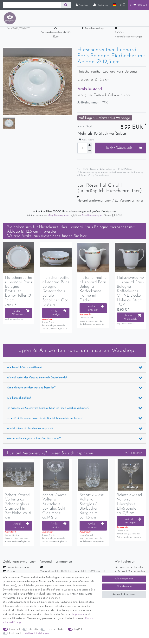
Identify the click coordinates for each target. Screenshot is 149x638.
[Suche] (66, 5)
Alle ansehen (134, 452)
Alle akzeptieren (124, 578)
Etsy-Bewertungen (92, 215)
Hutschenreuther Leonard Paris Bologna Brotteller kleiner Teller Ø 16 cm (18, 289)
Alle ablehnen (124, 586)
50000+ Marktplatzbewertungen (129, 34)
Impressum (78, 614)
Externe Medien (56, 629)
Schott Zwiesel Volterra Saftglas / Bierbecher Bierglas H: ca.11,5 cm (92, 506)
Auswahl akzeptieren (124, 594)
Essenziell (14, 629)
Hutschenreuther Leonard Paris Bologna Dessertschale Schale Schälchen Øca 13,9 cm (55, 291)
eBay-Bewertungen (59, 215)
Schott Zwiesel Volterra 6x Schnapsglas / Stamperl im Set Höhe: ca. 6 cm (18, 506)
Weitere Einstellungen (36, 633)
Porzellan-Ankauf (94, 28)
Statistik (33, 629)
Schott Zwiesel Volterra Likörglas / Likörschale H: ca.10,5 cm (129, 504)
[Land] (114, 5)
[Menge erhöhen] (89, 145)
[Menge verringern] (89, 150)
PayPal (78, 629)
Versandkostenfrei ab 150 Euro (55, 34)
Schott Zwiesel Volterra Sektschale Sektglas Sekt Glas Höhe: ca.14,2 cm (55, 506)
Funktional (15, 633)
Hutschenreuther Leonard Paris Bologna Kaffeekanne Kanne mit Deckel (93, 289)
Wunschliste (87, 140)
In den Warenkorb (119, 148)
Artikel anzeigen (56, 313)
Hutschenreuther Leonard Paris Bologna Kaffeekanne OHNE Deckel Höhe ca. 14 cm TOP (130, 291)
